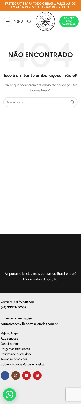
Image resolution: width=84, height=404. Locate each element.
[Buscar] (29, 21)
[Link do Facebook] (5, 375)
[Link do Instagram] (15, 375)
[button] (9, 394)
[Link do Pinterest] (37, 375)
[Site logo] (45, 21)
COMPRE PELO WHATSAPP (69, 21)
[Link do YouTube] (26, 375)
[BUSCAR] (73, 102)
